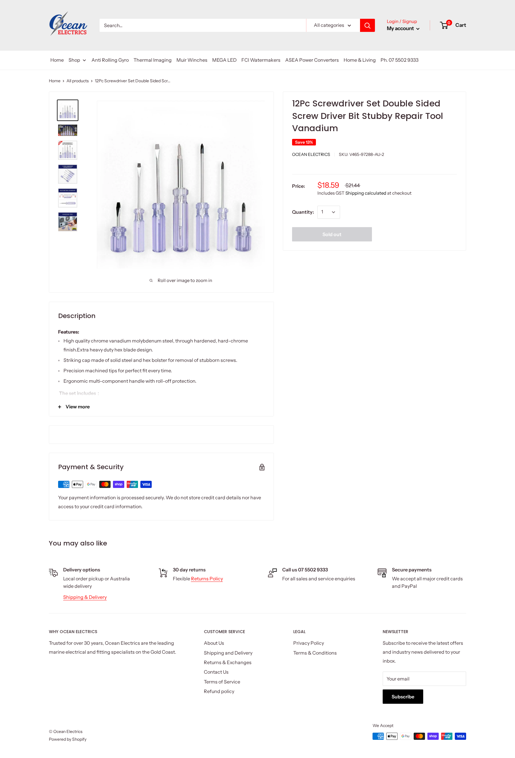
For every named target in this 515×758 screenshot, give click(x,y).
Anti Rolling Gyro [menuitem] (110, 60)
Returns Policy (207, 579)
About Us (214, 643)
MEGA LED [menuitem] (224, 60)
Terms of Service (222, 682)
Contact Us (216, 672)
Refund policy (219, 691)
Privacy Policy (308, 643)
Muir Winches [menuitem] (191, 60)
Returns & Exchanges (228, 662)
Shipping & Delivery (85, 597)
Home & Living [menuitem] (360, 60)
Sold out (332, 234)
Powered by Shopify (67, 739)
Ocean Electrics (311, 154)
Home (55, 80)
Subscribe (403, 697)
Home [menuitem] (57, 60)
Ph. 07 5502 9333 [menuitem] (399, 60)
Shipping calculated (365, 193)
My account (401, 28)
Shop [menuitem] (74, 60)
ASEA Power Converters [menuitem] (312, 60)
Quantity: (303, 212)
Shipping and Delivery (228, 653)
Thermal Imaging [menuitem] (153, 60)
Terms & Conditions (315, 653)
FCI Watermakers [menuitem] (260, 60)
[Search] (367, 25)
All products (77, 80)
